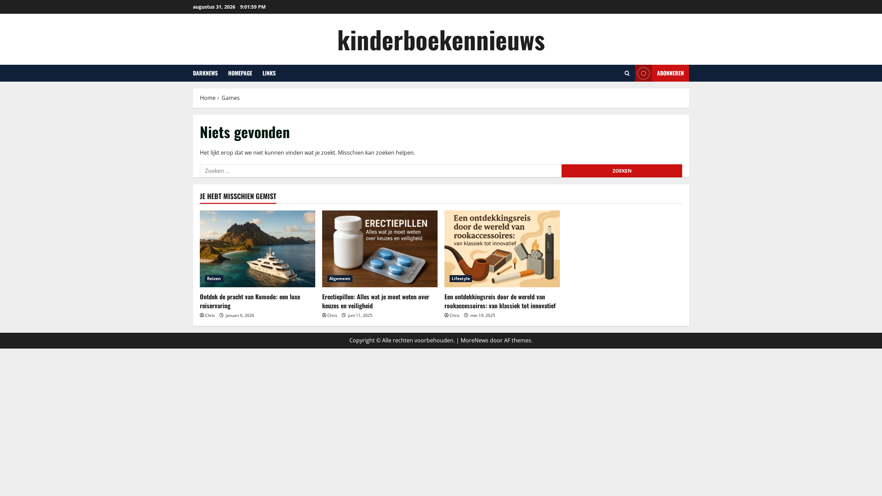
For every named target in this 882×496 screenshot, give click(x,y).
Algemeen (339, 278)
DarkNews (205, 73)
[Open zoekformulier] (627, 73)
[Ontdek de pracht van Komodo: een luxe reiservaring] (257, 248)
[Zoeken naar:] (381, 170)
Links (269, 73)
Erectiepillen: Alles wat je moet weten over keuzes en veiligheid (375, 301)
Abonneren (670, 73)
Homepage (240, 73)
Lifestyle (461, 278)
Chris (210, 315)
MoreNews (475, 340)
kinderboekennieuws (441, 39)
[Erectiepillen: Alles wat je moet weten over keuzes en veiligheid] (380, 248)
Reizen (214, 278)
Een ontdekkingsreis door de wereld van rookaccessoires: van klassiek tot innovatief (500, 301)
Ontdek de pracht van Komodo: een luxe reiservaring (250, 301)
